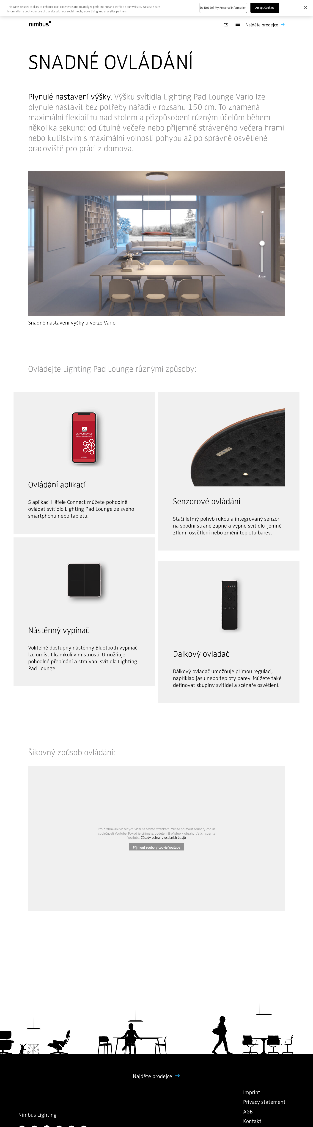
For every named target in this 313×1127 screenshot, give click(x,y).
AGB (248, 1111)
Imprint (251, 1092)
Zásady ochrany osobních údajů (163, 837)
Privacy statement (264, 1101)
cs (226, 25)
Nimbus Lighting (37, 1114)
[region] (156, 8)
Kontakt (252, 1121)
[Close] (306, 8)
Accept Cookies (264, 8)
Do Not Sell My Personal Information (223, 8)
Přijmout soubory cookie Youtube (156, 847)
